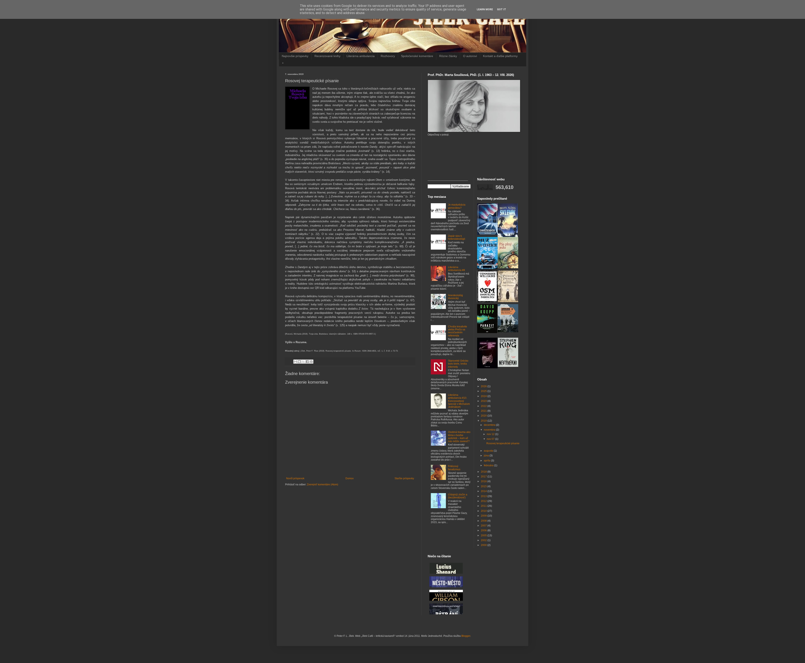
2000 (484, 545)
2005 (484, 535)
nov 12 (491, 434)
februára (489, 465)
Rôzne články (448, 56)
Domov (349, 478)
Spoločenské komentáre (417, 56)
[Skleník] (508, 236)
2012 (484, 501)
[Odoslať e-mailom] (295, 362)
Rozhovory (388, 56)
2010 (484, 510)
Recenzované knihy (327, 56)
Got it (501, 9)
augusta (489, 450)
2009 (484, 515)
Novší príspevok (295, 478)
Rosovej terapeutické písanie (502, 443)
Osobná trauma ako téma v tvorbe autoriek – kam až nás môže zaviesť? (459, 437)
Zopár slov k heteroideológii (456, 237)
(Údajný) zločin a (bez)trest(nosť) (457, 496)
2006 (484, 530)
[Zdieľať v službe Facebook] (307, 362)
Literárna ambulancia (361, 56)
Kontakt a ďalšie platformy (500, 56)
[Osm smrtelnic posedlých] (487, 301)
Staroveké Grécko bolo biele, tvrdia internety (458, 363)
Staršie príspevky (404, 478)
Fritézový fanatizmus (454, 468)
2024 (484, 396)
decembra (490, 424)
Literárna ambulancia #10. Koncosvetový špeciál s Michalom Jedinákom (459, 401)
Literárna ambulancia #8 (456, 269)
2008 (484, 520)
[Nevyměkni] (508, 366)
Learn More (485, 9)
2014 (484, 491)
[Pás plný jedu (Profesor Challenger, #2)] (508, 267)
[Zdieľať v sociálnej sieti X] (303, 362)
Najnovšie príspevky (295, 56)
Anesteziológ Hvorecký (455, 297)
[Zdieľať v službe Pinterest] (311, 362)
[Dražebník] (487, 234)
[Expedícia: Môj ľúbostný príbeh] (508, 331)
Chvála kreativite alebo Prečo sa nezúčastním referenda (457, 331)
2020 (484, 415)
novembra (490, 429)
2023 (484, 401)
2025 (484, 391)
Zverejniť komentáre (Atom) (322, 484)
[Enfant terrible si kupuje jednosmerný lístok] (487, 367)
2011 (484, 505)
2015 (484, 486)
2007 (484, 525)
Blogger (465, 635)
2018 (484, 471)
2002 (484, 540)
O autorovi (470, 56)
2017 (484, 476)
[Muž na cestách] (487, 268)
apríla (487, 460)
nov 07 (491, 439)
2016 (484, 481)
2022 (484, 406)
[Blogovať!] (299, 362)
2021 (484, 410)
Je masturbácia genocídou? (456, 206)
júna (486, 455)
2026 (484, 386)
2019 (484, 420)
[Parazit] (487, 332)
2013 (484, 496)
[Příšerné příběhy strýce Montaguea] (508, 301)
